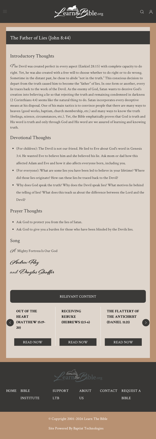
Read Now (32, 342)
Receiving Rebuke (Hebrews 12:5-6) (76, 317)
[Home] (78, 11)
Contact (108, 390)
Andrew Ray (24, 263)
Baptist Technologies (88, 428)
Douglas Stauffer (36, 273)
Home (11, 390)
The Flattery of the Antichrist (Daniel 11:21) (123, 317)
